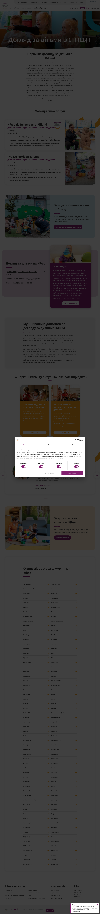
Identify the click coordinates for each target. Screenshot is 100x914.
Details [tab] (50, 445)
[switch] (41, 466)
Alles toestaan (72, 473)
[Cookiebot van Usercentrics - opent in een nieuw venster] (76, 440)
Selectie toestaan (49, 473)
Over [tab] (73, 445)
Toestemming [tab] (26, 445)
